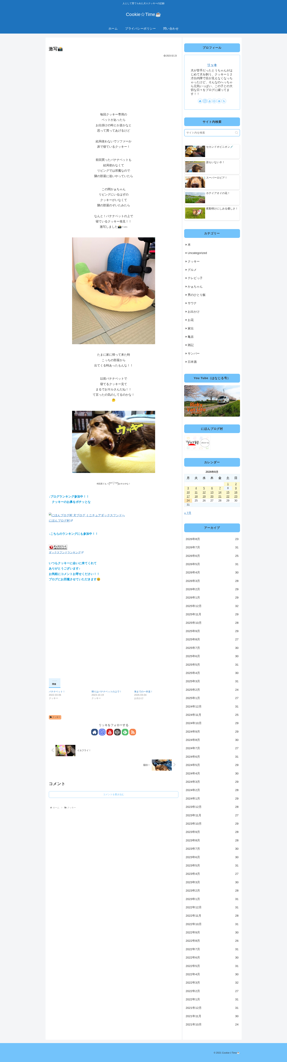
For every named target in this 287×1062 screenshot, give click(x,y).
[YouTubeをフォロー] (109, 732)
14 (219, 492)
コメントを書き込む (113, 794)
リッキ (212, 65)
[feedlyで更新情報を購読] (125, 732)
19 (204, 496)
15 (227, 492)
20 (211, 496)
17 (188, 496)
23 (235, 496)
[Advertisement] (113, 83)
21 (219, 496)
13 (211, 492)
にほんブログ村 (59, 520)
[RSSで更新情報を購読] (132, 732)
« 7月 (187, 513)
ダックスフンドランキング (65, 552)
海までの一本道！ (143, 691)
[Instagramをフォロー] (102, 732)
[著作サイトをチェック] (94, 732)
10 (188, 492)
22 (227, 496)
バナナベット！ (57, 691)
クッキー (56, 717)
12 (204, 492)
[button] (236, 133)
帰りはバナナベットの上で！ (107, 691)
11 (196, 492)
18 (196, 496)
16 (235, 492)
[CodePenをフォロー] (117, 732)
